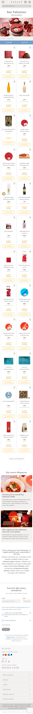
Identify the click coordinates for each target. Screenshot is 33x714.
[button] (25, 2)
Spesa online (10, 38)
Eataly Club (10, 637)
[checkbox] (3, 615)
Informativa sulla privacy (22, 607)
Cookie (3, 609)
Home (4, 38)
